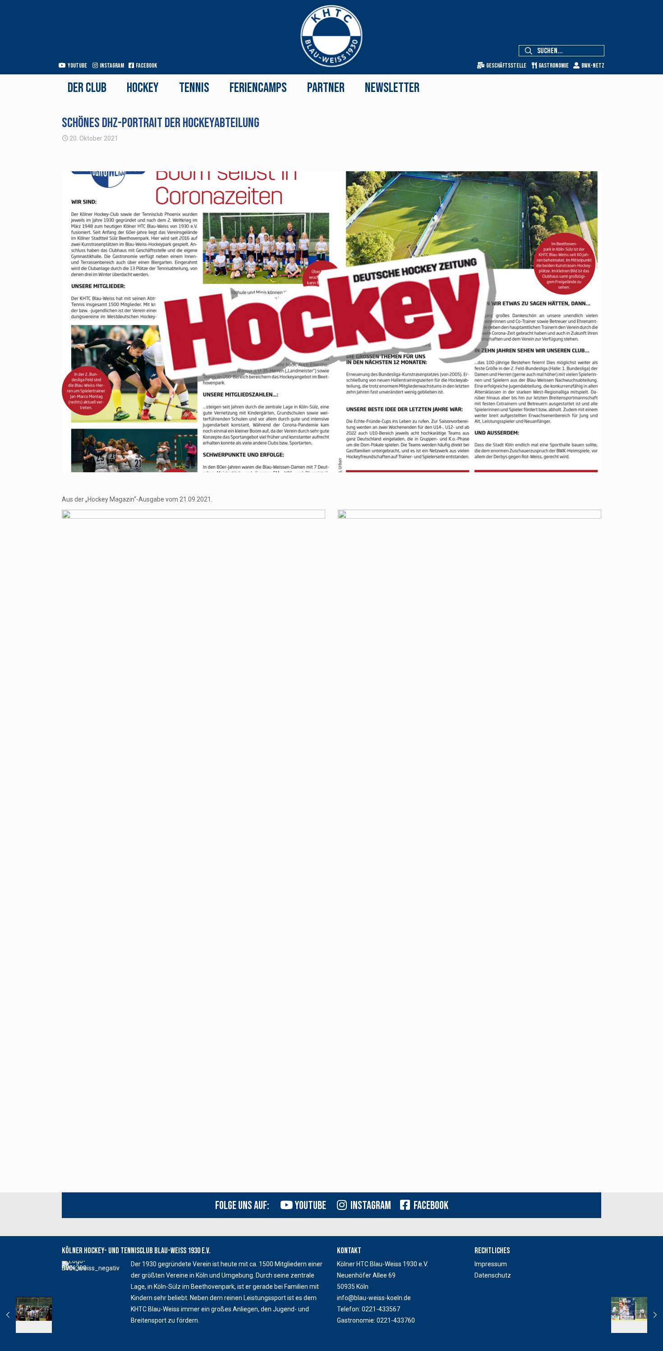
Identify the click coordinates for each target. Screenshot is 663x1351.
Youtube (76, 65)
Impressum (490, 1264)
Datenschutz (492, 1275)
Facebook (145, 65)
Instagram (111, 65)
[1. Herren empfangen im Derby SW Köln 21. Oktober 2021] (637, 1315)
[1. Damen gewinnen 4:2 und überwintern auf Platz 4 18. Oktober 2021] (26, 1315)
